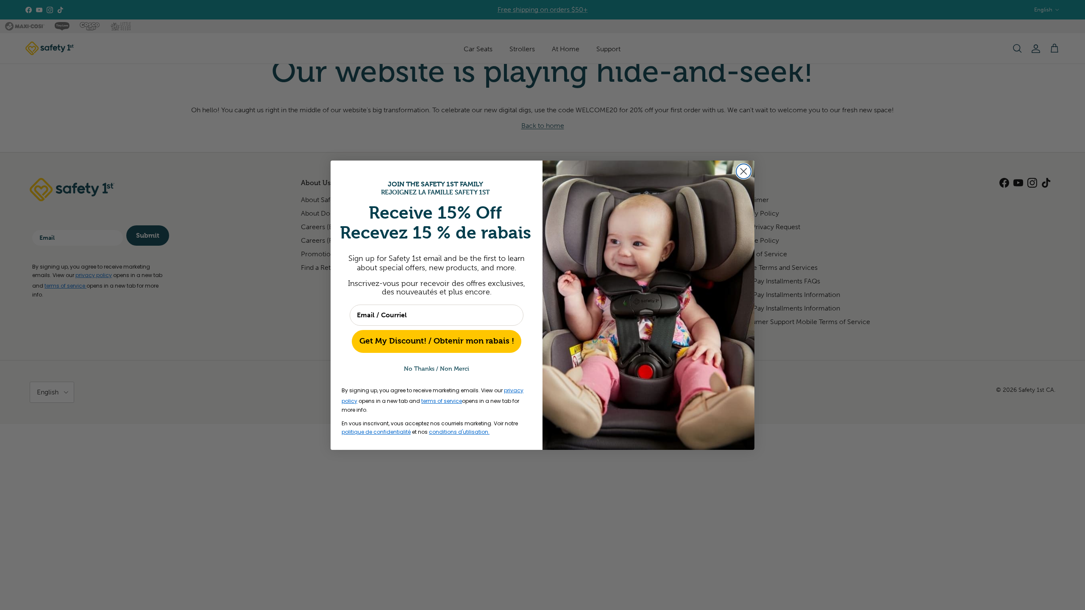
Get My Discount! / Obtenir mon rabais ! (436, 341)
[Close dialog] (743, 171)
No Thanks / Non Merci (436, 369)
